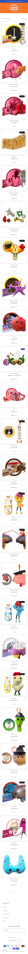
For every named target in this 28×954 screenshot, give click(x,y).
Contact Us (5, 917)
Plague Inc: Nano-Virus (14, 192)
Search (4, 907)
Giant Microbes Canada (11, 951)
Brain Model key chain (14, 554)
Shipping (5, 910)
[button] (2, 8)
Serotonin (14, 626)
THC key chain (14, 734)
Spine (14, 48)
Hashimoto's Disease (14, 879)
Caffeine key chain (14, 770)
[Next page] (18, 892)
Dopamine (14, 517)
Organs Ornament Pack (14, 228)
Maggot (14, 156)
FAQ (4, 920)
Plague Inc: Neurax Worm (14, 84)
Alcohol (14, 698)
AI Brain (14, 806)
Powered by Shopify (20, 951)
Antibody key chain (14, 265)
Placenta (14, 337)
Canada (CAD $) (13, 940)
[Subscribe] (22, 930)
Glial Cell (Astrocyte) (14, 301)
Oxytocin (14, 842)
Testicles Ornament (14, 373)
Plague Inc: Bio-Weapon (14, 120)
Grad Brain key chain (14, 590)
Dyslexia (14, 662)
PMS (14, 409)
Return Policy (6, 914)
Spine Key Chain (14, 445)
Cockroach (14, 481)
